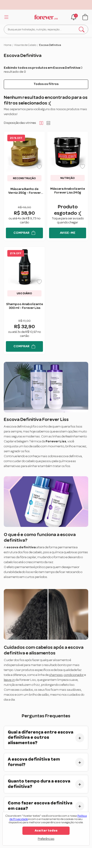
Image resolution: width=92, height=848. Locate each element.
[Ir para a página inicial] (46, 17)
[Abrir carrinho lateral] (85, 17)
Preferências (46, 838)
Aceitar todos (46, 830)
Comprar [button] (21, 232)
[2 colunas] (41, 123)
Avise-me (67, 232)
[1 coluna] (48, 123)
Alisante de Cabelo (25, 45)
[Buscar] (81, 29)
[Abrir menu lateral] (5, 17)
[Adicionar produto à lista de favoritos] (39, 166)
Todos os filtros (46, 84)
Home (7, 45)
